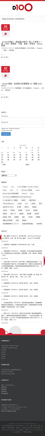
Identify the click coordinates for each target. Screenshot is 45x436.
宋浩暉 (19, 207)
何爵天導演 (32, 200)
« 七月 (3, 164)
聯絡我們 (4, 389)
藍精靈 (16, 217)
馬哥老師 (39, 223)
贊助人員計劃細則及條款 (8, 411)
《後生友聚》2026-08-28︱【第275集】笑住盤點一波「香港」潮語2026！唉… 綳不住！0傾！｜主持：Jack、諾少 (21, 276)
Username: (4, 116)
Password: (4, 122)
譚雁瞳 (38, 217)
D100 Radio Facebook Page (9, 346)
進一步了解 (4, 57)
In (17, 190)
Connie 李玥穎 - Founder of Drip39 (27, 187)
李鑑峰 (20, 210)
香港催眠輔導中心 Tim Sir (11, 223)
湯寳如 (5, 213)
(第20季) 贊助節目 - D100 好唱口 (25, 48)
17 (2, 157)
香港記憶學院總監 (27, 223)
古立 (26, 203)
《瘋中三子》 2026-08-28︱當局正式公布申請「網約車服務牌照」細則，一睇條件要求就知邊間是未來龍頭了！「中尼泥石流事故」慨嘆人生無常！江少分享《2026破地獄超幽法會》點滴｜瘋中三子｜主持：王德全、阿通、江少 (22, 317)
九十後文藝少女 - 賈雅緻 (10, 200)
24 (2, 160)
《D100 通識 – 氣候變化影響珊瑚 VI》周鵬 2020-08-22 (21, 85)
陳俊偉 (24, 220)
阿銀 (17, 220)
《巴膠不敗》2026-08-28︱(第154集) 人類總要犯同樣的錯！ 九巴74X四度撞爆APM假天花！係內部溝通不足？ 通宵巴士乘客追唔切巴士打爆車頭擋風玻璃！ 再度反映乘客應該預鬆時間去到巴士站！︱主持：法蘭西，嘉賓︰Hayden (21, 265)
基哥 (40, 203)
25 (8, 160)
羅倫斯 (21, 213)
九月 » (28, 164)
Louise (38, 190)
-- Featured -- (36, 88)
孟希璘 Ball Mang (8, 207)
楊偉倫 (35, 210)
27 (20, 160)
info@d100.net (9, 385)
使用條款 (4, 391)
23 (38, 157)
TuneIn (3, 356)
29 (32, 160)
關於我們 (4, 387)
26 (14, 160)
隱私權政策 (4, 393)
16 (38, 155)
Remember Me (7, 130)
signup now (4, 128)
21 (26, 157)
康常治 (27, 207)
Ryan (31, 193)
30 (38, 160)
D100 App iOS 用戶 (7, 372)
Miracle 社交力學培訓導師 (11, 193)
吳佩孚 (33, 203)
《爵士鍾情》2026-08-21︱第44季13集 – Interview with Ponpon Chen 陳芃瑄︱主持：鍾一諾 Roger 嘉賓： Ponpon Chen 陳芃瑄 (21, 237)
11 (8, 155)
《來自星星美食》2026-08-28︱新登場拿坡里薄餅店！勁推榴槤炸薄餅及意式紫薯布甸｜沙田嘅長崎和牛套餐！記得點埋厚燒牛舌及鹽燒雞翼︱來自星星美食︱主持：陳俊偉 (21, 305)
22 (32, 157)
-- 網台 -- (5, 50)
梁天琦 (28, 210)
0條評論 (11, 50)
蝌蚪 (23, 217)
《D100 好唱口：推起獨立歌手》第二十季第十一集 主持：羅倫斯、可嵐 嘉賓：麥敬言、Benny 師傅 (21, 44)
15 (32, 155)
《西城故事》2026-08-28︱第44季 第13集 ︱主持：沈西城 (20, 283)
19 (14, 157)
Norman (24, 193)
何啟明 (23, 200)
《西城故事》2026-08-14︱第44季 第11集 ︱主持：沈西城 (20, 296)
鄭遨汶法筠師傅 (7, 220)
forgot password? (14, 128)
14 (26, 155)
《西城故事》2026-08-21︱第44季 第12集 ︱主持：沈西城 (20, 289)
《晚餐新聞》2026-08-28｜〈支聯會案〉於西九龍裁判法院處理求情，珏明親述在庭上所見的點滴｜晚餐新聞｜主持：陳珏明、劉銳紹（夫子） (21, 253)
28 (26, 160)
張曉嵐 (34, 207)
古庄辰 (19, 203)
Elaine (5, 190)
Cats (12, 187)
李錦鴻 (12, 210)
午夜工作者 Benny (8, 203)
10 (2, 155)
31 (2, 162)
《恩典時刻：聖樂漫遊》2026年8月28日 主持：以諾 (18, 244)
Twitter (3, 358)
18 (8, 157)
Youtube (3, 350)
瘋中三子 (13, 213)
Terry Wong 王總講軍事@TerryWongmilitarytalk (17, 197)
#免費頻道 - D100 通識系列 (23, 88)
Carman (5, 187)
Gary (11, 190)
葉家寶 (37, 213)
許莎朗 (30, 217)
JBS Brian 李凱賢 (26, 190)
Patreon (3, 354)
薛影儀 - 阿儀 (7, 217)
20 (20, 157)
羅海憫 (29, 213)
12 (14, 155)
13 (20, 155)
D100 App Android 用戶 (8, 374)
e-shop (3, 352)
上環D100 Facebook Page (9, 348)
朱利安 (5, 210)
